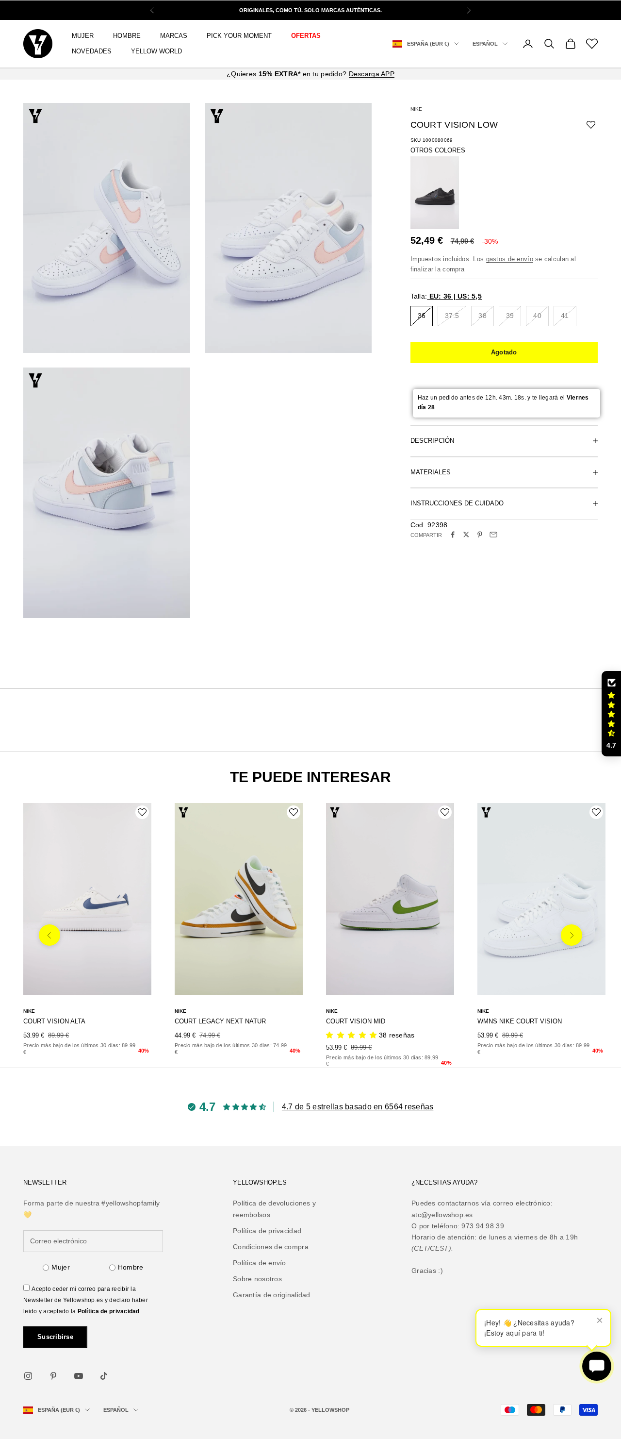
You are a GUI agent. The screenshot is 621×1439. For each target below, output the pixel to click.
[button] (611, 713)
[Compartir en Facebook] (453, 534)
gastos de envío (509, 258)
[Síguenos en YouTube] (78, 1376)
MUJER (83, 35)
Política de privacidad (109, 1311)
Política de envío (259, 1263)
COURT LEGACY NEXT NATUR (220, 1021)
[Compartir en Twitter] (466, 534)
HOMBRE (127, 35)
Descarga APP (371, 74)
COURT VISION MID (355, 1021)
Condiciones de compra (271, 1247)
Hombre (131, 1267)
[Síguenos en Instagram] (28, 1376)
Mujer (60, 1267)
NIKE (416, 109)
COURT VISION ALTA (54, 1021)
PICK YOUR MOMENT (239, 35)
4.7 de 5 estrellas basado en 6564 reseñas (357, 1107)
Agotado (504, 351)
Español (485, 44)
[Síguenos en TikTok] (104, 1376)
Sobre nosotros (257, 1279)
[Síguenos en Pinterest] (53, 1376)
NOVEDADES (92, 51)
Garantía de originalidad (271, 1295)
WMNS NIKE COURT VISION (519, 1021)
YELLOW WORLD (156, 51)
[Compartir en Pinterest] (480, 534)
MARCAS (173, 35)
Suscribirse (55, 1336)
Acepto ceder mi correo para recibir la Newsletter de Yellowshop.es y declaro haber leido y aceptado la (85, 1300)
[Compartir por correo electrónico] (493, 534)
